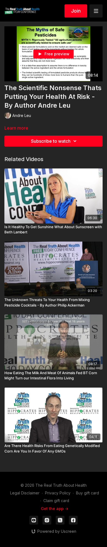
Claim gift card (56, 500)
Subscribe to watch (51, 141)
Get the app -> (54, 508)
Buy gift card (87, 493)
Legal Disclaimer (25, 493)
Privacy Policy (58, 493)
